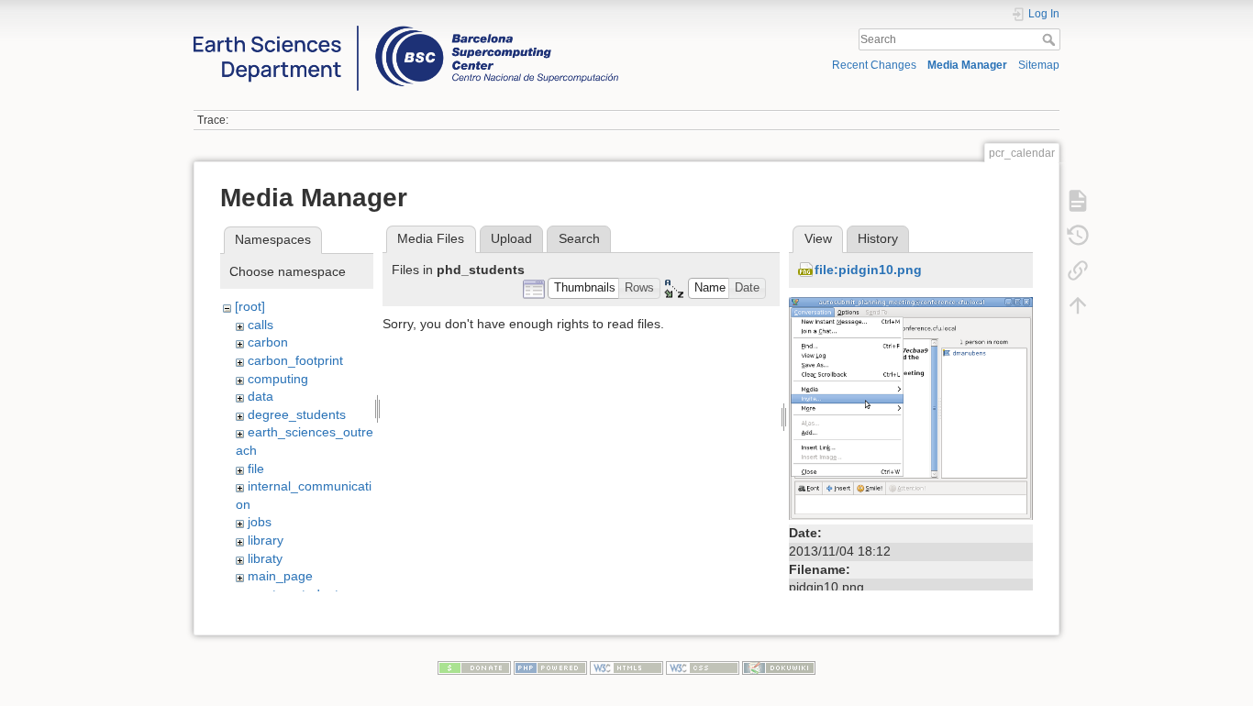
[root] (250, 306)
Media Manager (967, 65)
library (265, 540)
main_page (280, 575)
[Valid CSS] (702, 666)
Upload (511, 238)
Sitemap (1038, 65)
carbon (268, 342)
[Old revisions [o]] (1078, 234)
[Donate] (474, 666)
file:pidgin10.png (868, 269)
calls (260, 324)
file (256, 468)
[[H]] (406, 30)
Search (1050, 39)
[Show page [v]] (1078, 199)
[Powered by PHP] (550, 666)
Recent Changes (874, 65)
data (260, 396)
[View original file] (911, 407)
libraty (265, 558)
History (878, 238)
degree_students (297, 414)
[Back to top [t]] (1078, 304)
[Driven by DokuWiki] (778, 666)
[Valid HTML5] (626, 666)
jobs (260, 521)
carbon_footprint (295, 360)
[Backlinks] (1078, 269)
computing (278, 378)
